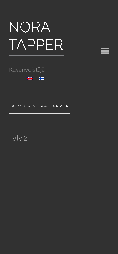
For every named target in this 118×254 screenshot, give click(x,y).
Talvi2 (18, 138)
